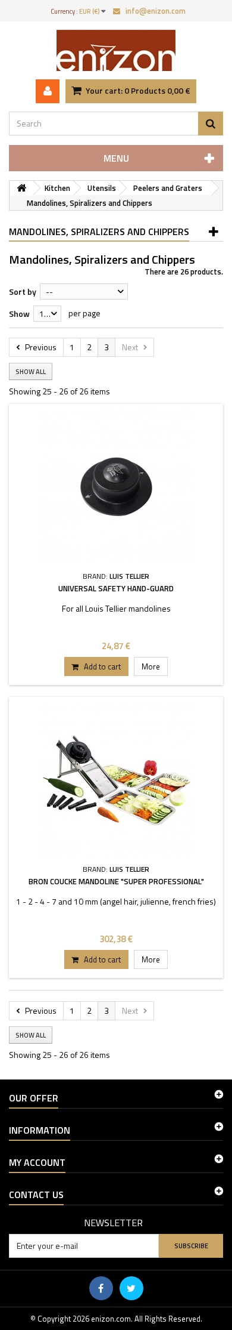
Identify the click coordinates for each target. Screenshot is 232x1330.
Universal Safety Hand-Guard (116, 588)
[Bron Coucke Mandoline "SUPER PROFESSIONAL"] (116, 779)
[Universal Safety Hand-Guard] (116, 486)
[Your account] (47, 91)
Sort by (22, 291)
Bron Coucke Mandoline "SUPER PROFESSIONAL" (116, 881)
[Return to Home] (21, 188)
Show (19, 313)
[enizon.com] (116, 50)
